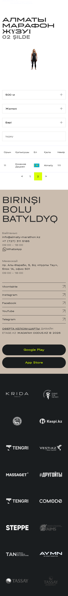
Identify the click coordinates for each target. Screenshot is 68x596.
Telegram (9, 319)
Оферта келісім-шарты (21, 328)
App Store (34, 362)
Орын (7, 152)
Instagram (9, 294)
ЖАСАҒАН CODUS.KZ (32, 332)
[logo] (17, 5)
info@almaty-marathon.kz (21, 237)
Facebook (9, 303)
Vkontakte (9, 286)
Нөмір (61, 152)
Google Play (34, 349)
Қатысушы (22, 152)
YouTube (8, 311)
